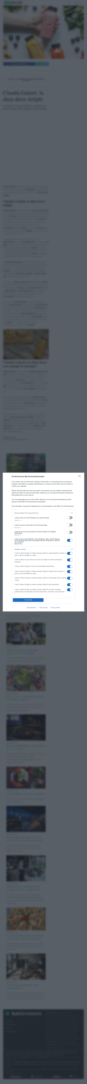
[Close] (80, 477)
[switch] (70, 517)
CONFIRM (28, 600)
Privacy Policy (55, 607)
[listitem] (43, 513)
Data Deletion (31, 607)
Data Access (43, 607)
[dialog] (43, 542)
